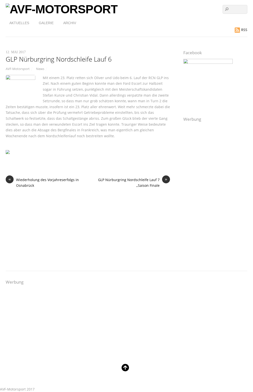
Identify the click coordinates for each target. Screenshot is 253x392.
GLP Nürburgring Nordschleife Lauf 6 (59, 59)
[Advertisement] (215, 156)
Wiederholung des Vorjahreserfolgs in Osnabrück (43, 182)
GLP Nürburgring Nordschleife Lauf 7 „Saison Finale (132, 182)
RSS (244, 29)
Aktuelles (19, 23)
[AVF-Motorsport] (62, 9)
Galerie (46, 23)
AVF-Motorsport (18, 69)
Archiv (69, 23)
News (40, 69)
